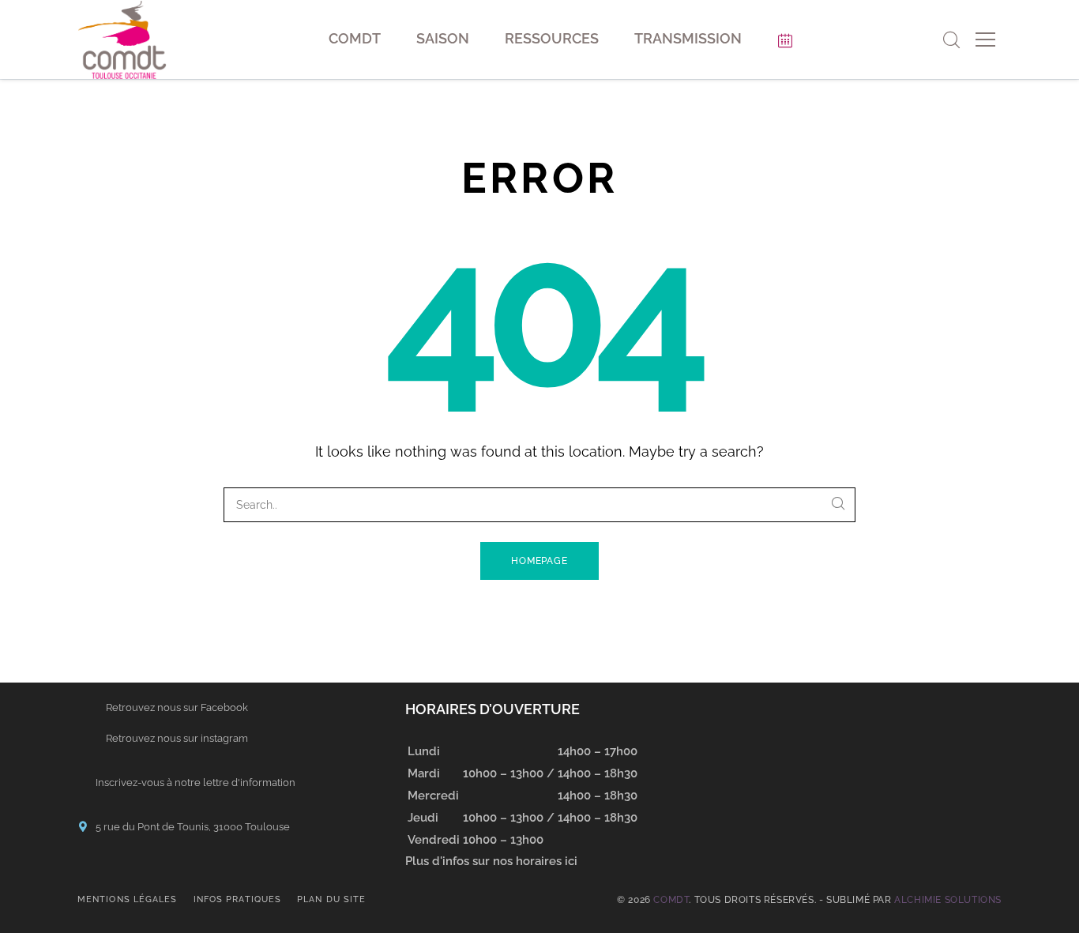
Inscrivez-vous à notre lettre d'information (195, 782)
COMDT (671, 899)
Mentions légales (127, 899)
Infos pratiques (238, 899)
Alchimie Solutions (948, 899)
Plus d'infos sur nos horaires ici (491, 861)
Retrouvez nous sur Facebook (177, 707)
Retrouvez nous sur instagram (177, 738)
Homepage (540, 560)
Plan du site (331, 899)
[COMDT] (122, 39)
